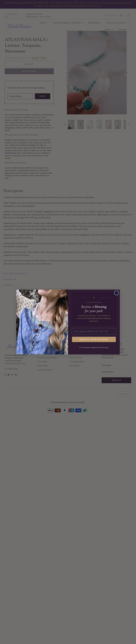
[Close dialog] (116, 293)
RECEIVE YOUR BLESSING (94, 339)
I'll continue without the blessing (94, 347)
